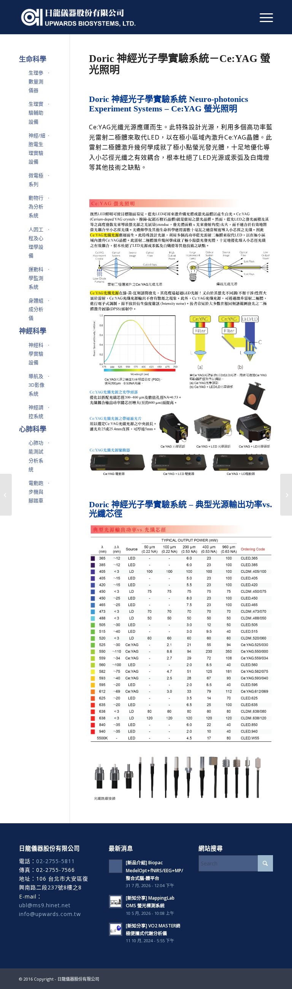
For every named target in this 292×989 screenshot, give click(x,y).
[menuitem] (262, 17)
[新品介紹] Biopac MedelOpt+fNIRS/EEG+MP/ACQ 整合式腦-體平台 (159, 870)
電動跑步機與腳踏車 (36, 491)
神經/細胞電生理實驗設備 (37, 148)
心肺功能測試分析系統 (36, 455)
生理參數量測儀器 (36, 81)
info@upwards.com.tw (50, 914)
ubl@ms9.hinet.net (45, 905)
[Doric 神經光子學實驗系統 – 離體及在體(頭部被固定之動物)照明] (6, 495)
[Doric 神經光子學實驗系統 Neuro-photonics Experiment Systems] (286, 495)
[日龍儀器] (78, 17)
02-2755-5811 (55, 861)
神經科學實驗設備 (36, 353)
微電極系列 (36, 179)
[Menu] (262, 17)
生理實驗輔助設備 (36, 112)
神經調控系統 (36, 411)
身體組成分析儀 (36, 309)
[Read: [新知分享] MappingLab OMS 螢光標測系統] (115, 901)
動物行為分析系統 (36, 206)
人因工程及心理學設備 (36, 242)
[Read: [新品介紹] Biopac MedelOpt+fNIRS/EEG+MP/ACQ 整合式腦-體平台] (115, 866)
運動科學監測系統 (36, 278)
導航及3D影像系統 (36, 385)
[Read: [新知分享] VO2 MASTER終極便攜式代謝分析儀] (115, 929)
